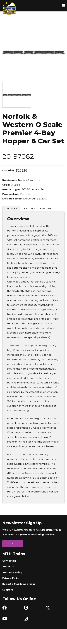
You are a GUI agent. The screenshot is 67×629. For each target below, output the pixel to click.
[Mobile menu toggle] (63, 5)
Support (46, 209)
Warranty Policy (12, 572)
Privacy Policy (11, 578)
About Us (8, 566)
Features (29, 209)
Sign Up (13, 543)
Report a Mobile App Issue (19, 583)
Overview (11, 209)
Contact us (9, 560)
